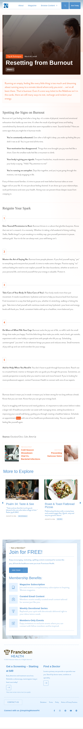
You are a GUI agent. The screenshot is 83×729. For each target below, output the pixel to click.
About (20, 5)
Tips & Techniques (14, 56)
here (18, 418)
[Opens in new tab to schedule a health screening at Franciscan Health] (23, 679)
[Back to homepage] (18, 653)
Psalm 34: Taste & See (20, 503)
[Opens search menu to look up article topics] (65, 5)
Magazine (32, 5)
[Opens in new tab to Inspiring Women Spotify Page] (76, 710)
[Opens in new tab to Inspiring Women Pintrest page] (65, 710)
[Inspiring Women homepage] (6, 5)
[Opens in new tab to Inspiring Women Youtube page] (70, 710)
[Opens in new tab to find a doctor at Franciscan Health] (60, 679)
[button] (80, 502)
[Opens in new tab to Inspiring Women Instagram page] (59, 710)
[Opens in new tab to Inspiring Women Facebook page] (54, 710)
